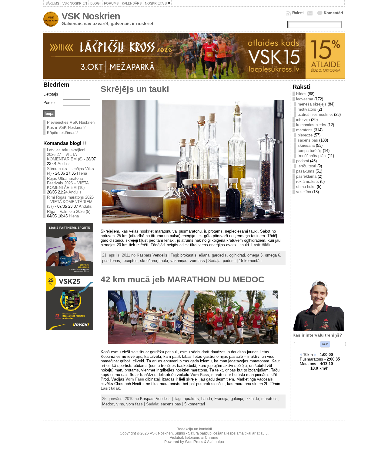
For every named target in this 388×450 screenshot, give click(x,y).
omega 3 (255, 255)
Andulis (64, 163)
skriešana (148, 260)
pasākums (305, 171)
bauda (206, 398)
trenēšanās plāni (312, 155)
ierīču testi (307, 166)
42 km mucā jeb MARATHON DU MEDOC (182, 279)
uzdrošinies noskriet (315, 114)
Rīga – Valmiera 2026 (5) (68, 211)
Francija (221, 398)
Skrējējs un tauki (135, 89)
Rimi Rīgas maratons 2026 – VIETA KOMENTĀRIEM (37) (70, 202)
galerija (237, 398)
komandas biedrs (311, 125)
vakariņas (178, 260)
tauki (163, 260)
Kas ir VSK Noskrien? (66, 127)
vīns (120, 404)
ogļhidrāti (237, 255)
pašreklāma (306, 176)
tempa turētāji (310, 150)
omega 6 (272, 255)
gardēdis (219, 255)
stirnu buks (306, 186)
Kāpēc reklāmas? (62, 132)
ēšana (204, 255)
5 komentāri (194, 404)
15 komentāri (250, 260)
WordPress (194, 442)
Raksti (298, 13)
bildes (301, 94)
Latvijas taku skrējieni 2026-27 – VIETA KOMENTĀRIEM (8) (66, 154)
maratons (269, 398)
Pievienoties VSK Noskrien (71, 122)
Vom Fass (199, 374)
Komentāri (333, 13)
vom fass (134, 404)
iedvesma (304, 99)
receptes (130, 260)
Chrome (211, 437)
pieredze (305, 135)
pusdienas (111, 260)
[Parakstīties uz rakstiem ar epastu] (310, 13)
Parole (49, 102)
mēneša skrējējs (312, 104)
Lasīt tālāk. (261, 245)
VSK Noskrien (91, 16)
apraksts (191, 398)
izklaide (252, 398)
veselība (303, 192)
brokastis (188, 255)
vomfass (197, 260)
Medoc (108, 404)
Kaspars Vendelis (152, 255)
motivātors (307, 109)
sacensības (171, 404)
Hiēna (82, 173)
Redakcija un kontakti (194, 429)
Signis (180, 433)
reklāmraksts (307, 181)
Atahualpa (215, 442)
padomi (229, 260)
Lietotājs (50, 94)
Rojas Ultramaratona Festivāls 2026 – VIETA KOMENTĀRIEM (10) (68, 183)
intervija (303, 119)
